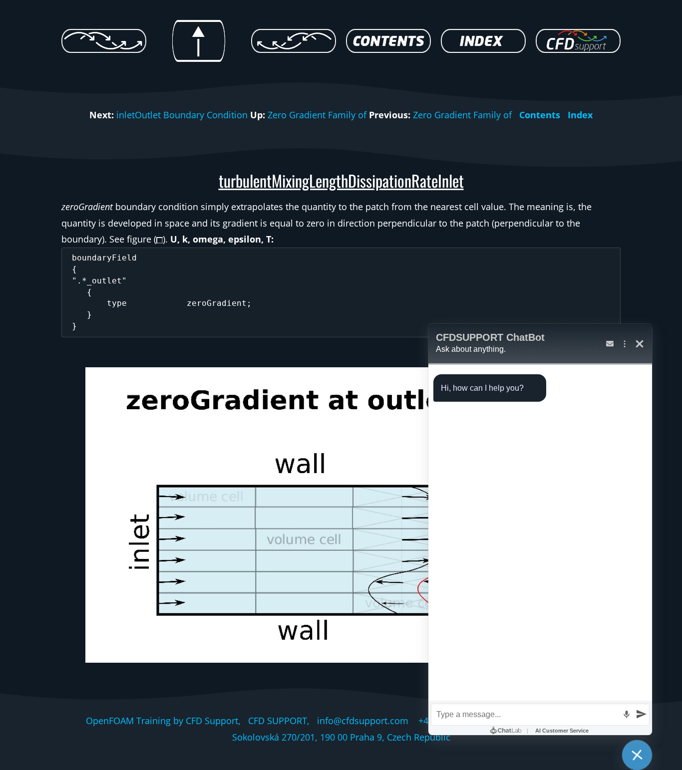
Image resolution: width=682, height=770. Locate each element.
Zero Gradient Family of (317, 115)
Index (580, 115)
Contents (539, 115)
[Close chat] (637, 755)
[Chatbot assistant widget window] (540, 529)
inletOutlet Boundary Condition (182, 115)
